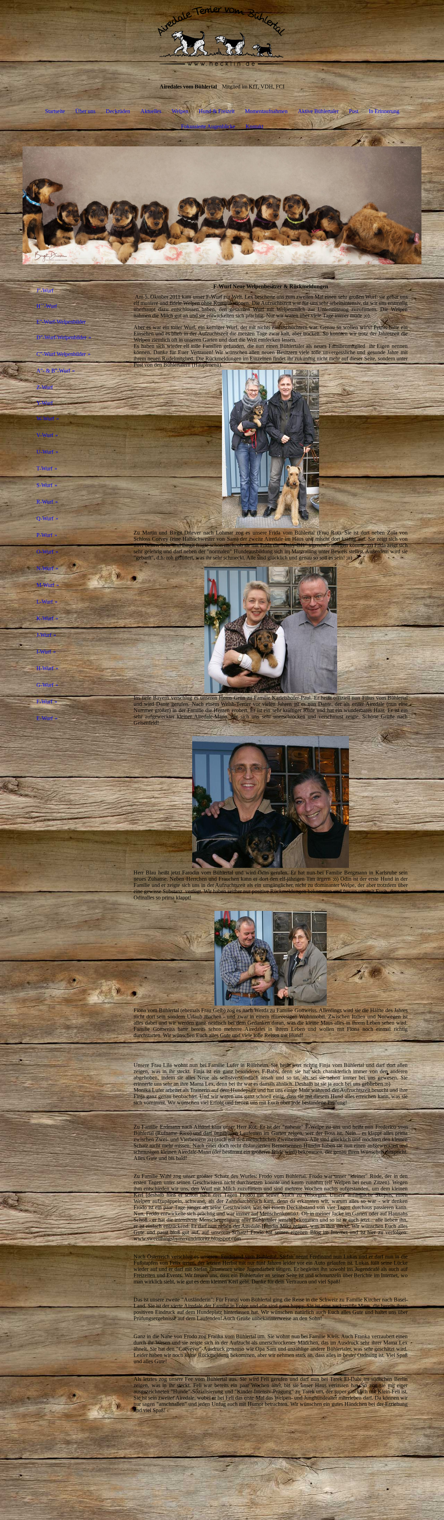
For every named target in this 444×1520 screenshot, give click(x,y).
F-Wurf (44, 702)
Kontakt (254, 126)
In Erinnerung (384, 111)
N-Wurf (44, 568)
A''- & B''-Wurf (53, 371)
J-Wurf (43, 635)
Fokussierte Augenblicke (208, 126)
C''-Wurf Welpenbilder (61, 354)
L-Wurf (44, 602)
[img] (222, 34)
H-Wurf (44, 668)
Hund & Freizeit (216, 111)
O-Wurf (44, 552)
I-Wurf (43, 652)
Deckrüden (118, 111)
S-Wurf (44, 485)
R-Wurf (44, 502)
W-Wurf (45, 418)
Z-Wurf (44, 387)
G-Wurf (44, 685)
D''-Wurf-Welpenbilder (61, 337)
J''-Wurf (44, 290)
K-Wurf (44, 618)
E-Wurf (44, 718)
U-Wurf (44, 452)
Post (353, 111)
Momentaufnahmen (266, 111)
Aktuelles (150, 111)
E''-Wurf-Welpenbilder (61, 322)
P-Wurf (44, 535)
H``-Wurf (46, 306)
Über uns (85, 111)
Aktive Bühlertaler (318, 111)
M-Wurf (45, 585)
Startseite (55, 111)
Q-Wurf (44, 518)
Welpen (180, 111)
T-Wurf (44, 468)
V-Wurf (44, 435)
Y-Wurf (44, 403)
